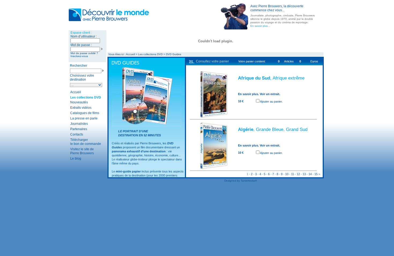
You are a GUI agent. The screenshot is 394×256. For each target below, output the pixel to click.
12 (298, 174)
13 (304, 174)
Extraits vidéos (80, 108)
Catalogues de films (84, 113)
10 (286, 174)
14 (310, 174)
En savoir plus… (260, 25)
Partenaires (78, 129)
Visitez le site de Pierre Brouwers (82, 151)
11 (292, 174)
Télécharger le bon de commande (85, 142)
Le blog (75, 158)
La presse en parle (84, 118)
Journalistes (79, 124)
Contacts (76, 134)
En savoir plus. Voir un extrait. (259, 94)
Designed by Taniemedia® (240, 180)
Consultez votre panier (212, 61)
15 (316, 174)
